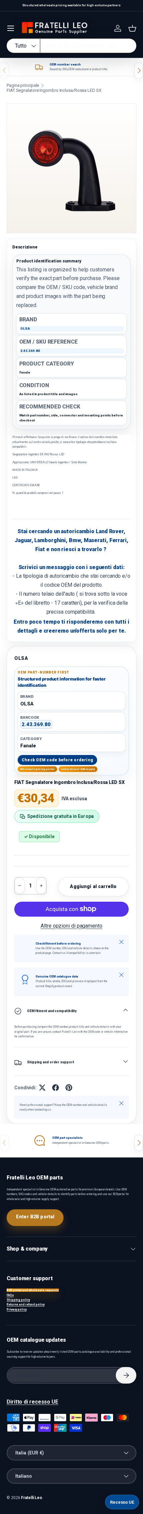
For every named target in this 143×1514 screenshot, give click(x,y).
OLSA (21, 658)
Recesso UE (122, 1502)
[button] (132, 28)
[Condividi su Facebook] (55, 1087)
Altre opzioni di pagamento (71, 926)
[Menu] (10, 28)
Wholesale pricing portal (37, 769)
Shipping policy (18, 1299)
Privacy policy (17, 1309)
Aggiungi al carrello (93, 886)
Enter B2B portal (35, 1216)
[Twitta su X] (42, 1087)
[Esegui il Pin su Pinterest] (68, 1087)
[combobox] (71, 46)
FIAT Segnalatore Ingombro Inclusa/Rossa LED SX (54, 90)
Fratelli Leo (31, 1497)
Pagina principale (23, 85)
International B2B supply (78, 769)
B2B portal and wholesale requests (33, 1290)
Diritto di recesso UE (32, 1402)
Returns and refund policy (26, 1304)
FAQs (10, 1295)
